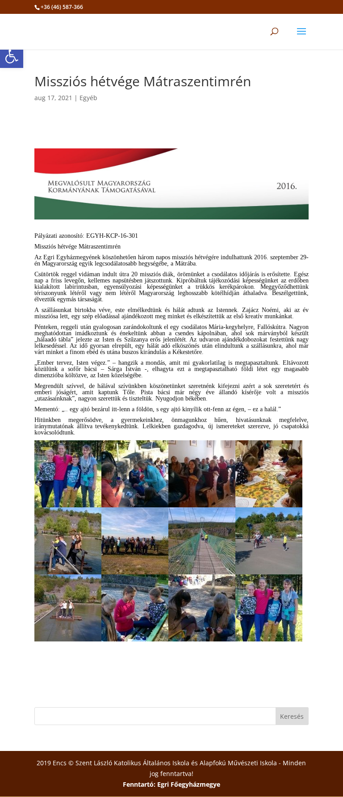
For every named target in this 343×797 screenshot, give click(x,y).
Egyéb (88, 97)
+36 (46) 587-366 (62, 7)
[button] (11, 56)
